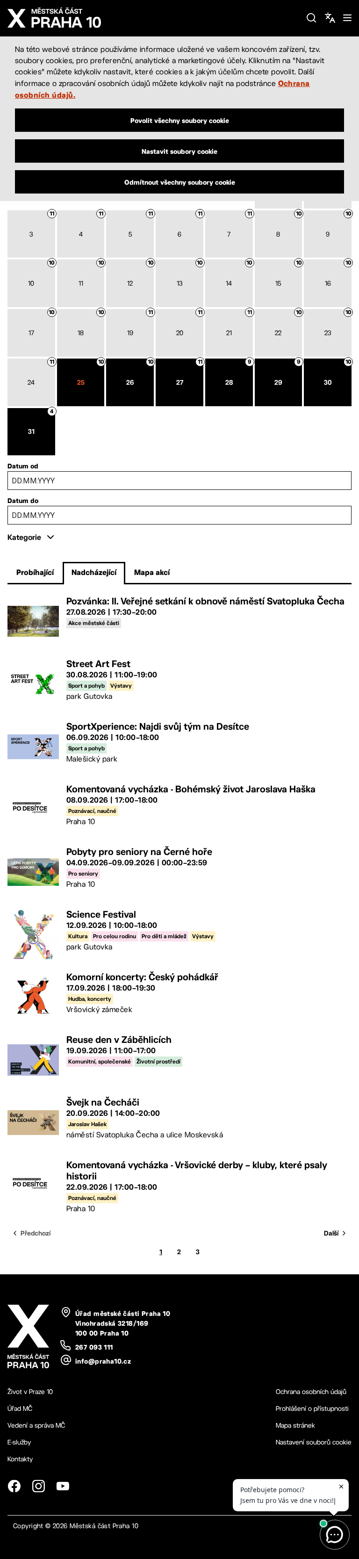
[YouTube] (62, 1486)
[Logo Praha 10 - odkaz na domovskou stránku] (152, 17)
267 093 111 (94, 1347)
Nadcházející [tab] (94, 572)
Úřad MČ (19, 1408)
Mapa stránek (295, 1425)
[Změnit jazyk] (330, 17)
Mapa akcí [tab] (152, 572)
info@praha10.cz (103, 1361)
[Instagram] (38, 1486)
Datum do (22, 500)
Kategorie (24, 537)
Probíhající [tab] (35, 572)
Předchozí (35, 1233)
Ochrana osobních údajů (311, 1391)
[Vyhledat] (311, 17)
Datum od (22, 466)
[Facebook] (14, 1486)
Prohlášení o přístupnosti (312, 1408)
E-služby (19, 1442)
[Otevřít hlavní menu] (347, 18)
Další (331, 1233)
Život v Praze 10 (30, 1391)
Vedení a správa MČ (36, 1425)
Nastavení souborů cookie (314, 1442)
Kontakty (20, 1459)
